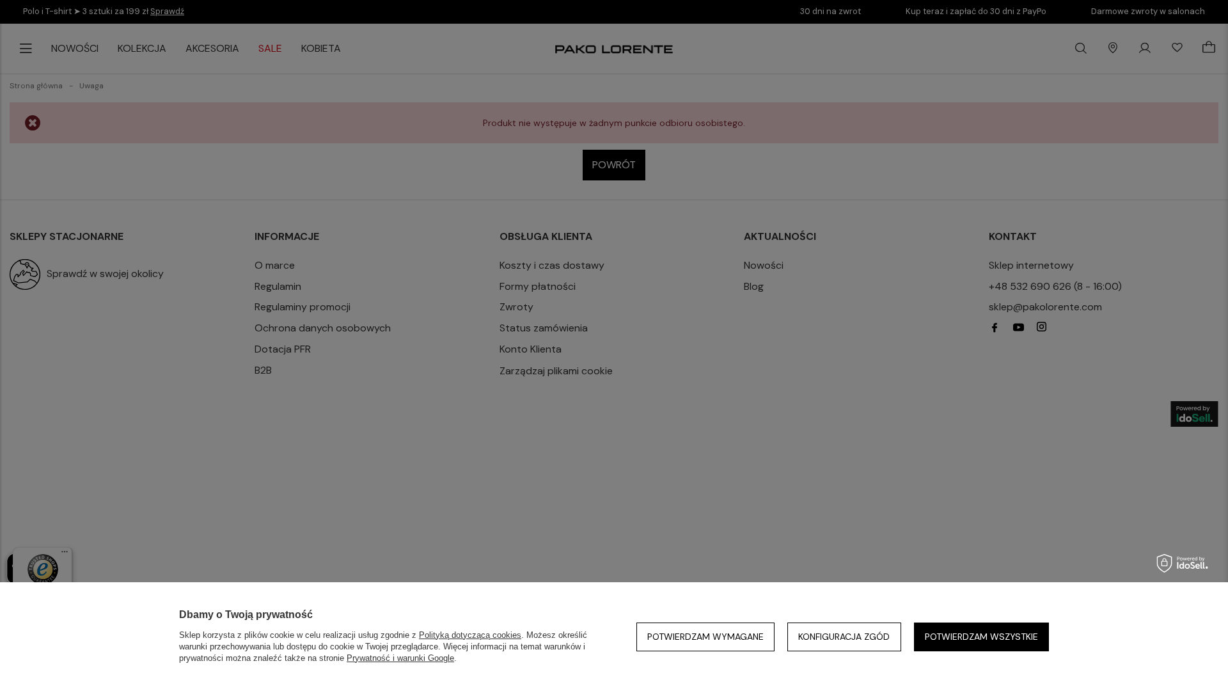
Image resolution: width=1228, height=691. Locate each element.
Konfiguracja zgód (844, 636)
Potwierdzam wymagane (705, 636)
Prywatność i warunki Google (400, 658)
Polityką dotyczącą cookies (470, 635)
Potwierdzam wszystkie (981, 636)
